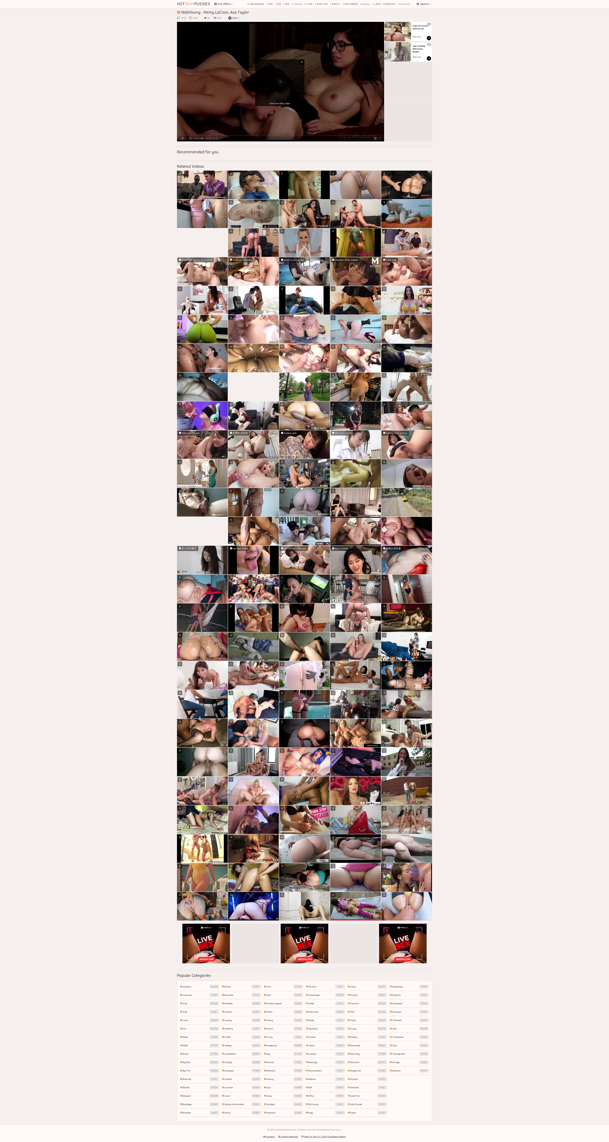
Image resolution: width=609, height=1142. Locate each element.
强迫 (287, 4)
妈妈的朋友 (390, 4)
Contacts (270, 1136)
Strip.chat (417, 37)
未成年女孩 (322, 4)
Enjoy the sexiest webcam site (421, 27)
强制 (270, 4)
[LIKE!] (178, 18)
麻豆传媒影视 (351, 4)
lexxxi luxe (404, 4)
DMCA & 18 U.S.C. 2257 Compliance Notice (325, 1136)
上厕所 (376, 4)
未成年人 (336, 4)
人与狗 (309, 4)
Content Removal (289, 1136)
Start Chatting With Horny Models (419, 49)
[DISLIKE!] (190, 18)
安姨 (278, 4)
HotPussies (193, 4)
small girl (297, 4)
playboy (365, 4)
